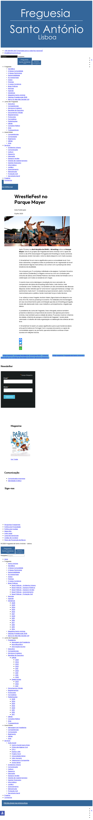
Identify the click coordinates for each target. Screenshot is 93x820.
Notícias (11, 88)
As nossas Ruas (13, 78)
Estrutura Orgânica (15, 108)
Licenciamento (13, 169)
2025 (13, 605)
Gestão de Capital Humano (17, 161)
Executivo (11, 104)
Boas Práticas (13, 86)
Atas (9, 128)
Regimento (12, 139)
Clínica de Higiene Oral (20, 747)
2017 (13, 623)
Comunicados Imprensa (16, 479)
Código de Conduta (11, 538)
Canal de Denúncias (11, 536)
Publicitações (12, 121)
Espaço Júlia (16, 752)
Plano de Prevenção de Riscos (15, 540)
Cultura (10, 152)
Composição (12, 137)
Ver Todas (14, 459)
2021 (13, 614)
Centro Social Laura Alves (21, 745)
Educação (11, 156)
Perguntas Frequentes (12, 525)
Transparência (13, 130)
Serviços (7, 145)
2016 (13, 625)
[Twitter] (91, 60)
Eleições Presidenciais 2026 (17, 97)
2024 (13, 607)
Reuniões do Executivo (16, 110)
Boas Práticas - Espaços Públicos (23, 588)
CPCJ (14, 749)
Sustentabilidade (14, 75)
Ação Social (12, 743)
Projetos (7, 178)
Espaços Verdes (13, 158)
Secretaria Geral (14, 176)
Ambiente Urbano (14, 148)
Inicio (6, 559)
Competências (13, 106)
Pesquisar (4, 556)
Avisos (10, 80)
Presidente (12, 640)
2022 (13, 612)
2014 (13, 629)
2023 (13, 609)
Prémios (11, 82)
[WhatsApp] (46, 348)
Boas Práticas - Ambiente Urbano (24, 585)
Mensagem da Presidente (21, 642)
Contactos (8, 180)
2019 (13, 618)
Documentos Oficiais (15, 113)
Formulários (12, 119)
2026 (13, 603)
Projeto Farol (16, 754)
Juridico (11, 167)
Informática (12, 165)
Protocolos (12, 117)
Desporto (11, 154)
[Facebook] (46, 339)
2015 (13, 627)
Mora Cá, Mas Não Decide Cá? (18, 99)
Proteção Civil (13, 174)
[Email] (46, 345)
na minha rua (7, 186)
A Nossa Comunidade (15, 71)
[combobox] (16, 556)
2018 (13, 620)
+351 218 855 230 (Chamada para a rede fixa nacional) (23, 51)
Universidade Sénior (19, 756)
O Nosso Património (15, 73)
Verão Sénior (16, 763)
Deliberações (16, 679)
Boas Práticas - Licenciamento (22, 592)
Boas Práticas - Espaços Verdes (23, 590)
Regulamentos (13, 115)
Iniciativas (11, 93)
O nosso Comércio (14, 84)
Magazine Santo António (16, 95)
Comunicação (13, 150)
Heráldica (11, 69)
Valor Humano (17, 758)
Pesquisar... (21, 56)
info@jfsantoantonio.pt (12, 53)
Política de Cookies (11, 529)
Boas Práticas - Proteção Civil (22, 594)
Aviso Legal (8, 533)
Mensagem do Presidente (17, 728)
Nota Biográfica (17, 644)
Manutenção (12, 172)
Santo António (13, 564)
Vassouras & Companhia (20, 760)
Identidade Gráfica (14, 481)
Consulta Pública (14, 126)
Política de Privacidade (12, 527)
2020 (13, 616)
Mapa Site (7, 531)
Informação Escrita (18, 647)
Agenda (11, 91)
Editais (10, 123)
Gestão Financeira (14, 163)
